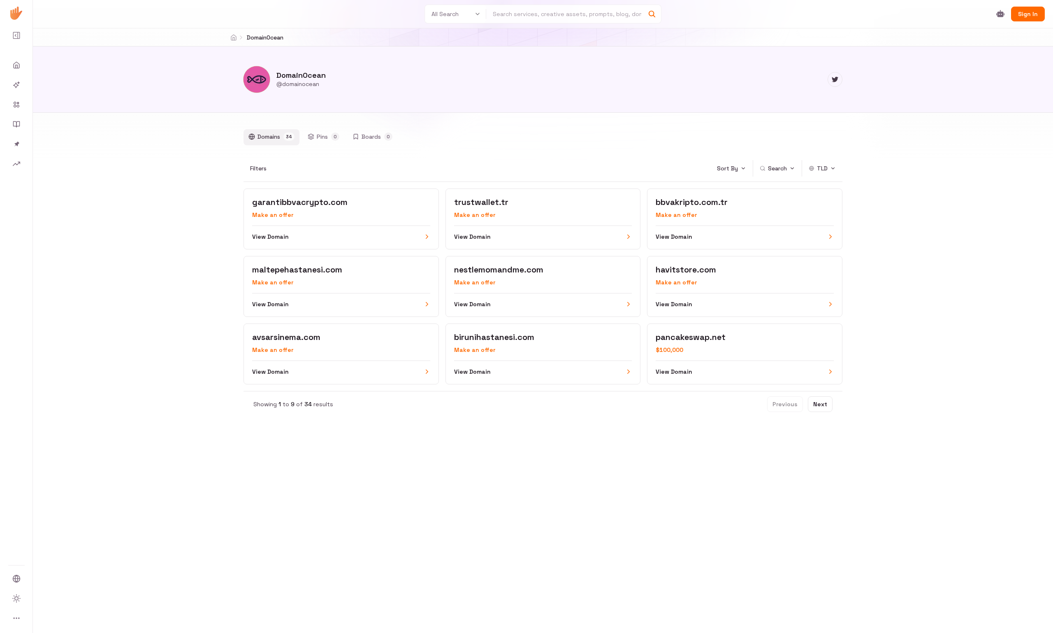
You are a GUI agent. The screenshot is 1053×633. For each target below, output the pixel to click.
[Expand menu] (16, 35)
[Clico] (16, 13)
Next (820, 404)
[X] (835, 79)
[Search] (652, 14)
